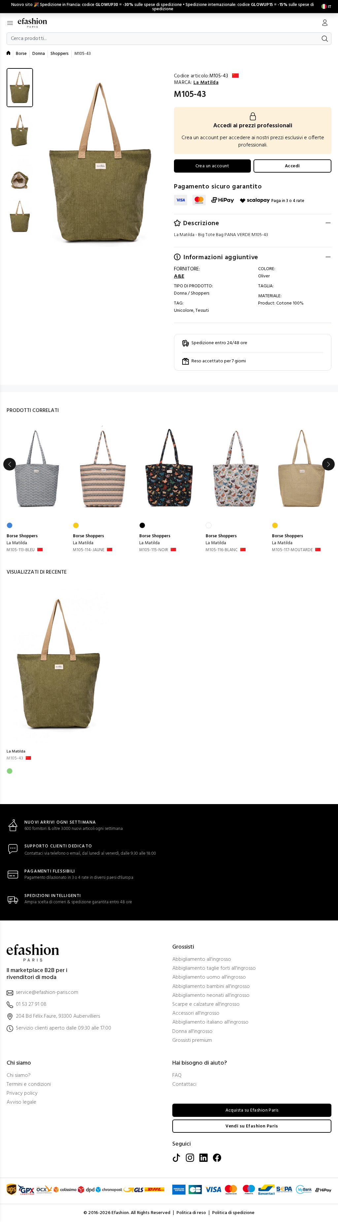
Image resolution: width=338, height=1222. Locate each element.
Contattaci (184, 1084)
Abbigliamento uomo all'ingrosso (209, 977)
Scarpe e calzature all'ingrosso (206, 1004)
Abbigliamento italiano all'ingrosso (210, 1022)
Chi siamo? (19, 1076)
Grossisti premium (192, 1041)
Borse (21, 53)
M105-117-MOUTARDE (292, 550)
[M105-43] (59, 665)
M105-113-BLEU (21, 550)
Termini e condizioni (29, 1084)
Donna (38, 53)
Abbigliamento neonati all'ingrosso (211, 996)
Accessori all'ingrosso (196, 1013)
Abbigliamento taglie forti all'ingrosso (214, 968)
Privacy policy (22, 1093)
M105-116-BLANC (222, 550)
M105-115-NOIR (153, 550)
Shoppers (60, 53)
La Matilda (17, 543)
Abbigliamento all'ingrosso (201, 960)
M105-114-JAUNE (88, 550)
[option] (36, 490)
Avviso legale (21, 1102)
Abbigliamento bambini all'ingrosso (211, 987)
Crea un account (212, 166)
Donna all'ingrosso (192, 1032)
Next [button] (328, 464)
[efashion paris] (36, 23)
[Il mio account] (324, 23)
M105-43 (15, 758)
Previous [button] (9, 464)
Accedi (292, 166)
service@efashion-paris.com (47, 993)
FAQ (177, 1076)
